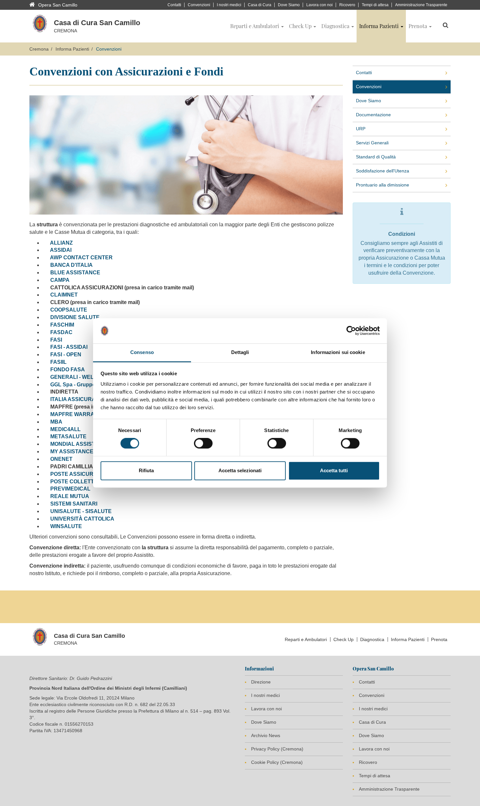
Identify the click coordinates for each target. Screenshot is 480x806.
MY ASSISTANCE (71, 451)
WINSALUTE (66, 526)
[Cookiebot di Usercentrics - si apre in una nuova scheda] (351, 331)
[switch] (203, 443)
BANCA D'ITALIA (71, 265)
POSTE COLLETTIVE (76, 481)
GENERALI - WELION (76, 377)
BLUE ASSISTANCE (75, 272)
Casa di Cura (259, 5)
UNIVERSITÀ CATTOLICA (82, 519)
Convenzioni (199, 5)
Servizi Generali (372, 142)
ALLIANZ (61, 243)
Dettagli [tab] (240, 352)
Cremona (39, 49)
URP (360, 128)
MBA (56, 422)
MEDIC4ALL (65, 429)
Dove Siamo (289, 5)
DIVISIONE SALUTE (75, 317)
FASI (56, 340)
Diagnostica (372, 639)
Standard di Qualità (376, 156)
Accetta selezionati (240, 470)
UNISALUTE (65, 511)
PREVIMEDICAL (70, 489)
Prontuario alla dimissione (382, 184)
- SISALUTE (96, 511)
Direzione (261, 682)
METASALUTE (68, 436)
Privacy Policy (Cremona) (277, 748)
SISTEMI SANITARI (73, 504)
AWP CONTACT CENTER (81, 257)
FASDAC (61, 332)
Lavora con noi (319, 5)
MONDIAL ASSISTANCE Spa (85, 444)
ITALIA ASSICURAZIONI (79, 399)
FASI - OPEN (65, 354)
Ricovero (347, 5)
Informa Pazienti (72, 49)
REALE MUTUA (69, 496)
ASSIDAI (61, 250)
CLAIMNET (64, 295)
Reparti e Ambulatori (306, 639)
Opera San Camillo (57, 5)
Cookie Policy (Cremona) (277, 762)
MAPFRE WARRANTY (77, 414)
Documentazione (373, 114)
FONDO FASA (67, 369)
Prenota (439, 639)
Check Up (343, 639)
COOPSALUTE (68, 310)
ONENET (60, 459)
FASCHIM (62, 325)
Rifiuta (146, 470)
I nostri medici (229, 5)
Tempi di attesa (375, 5)
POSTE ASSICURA (73, 474)
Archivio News (265, 735)
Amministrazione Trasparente (421, 5)
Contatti (174, 5)
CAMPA (60, 280)
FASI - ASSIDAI (69, 347)
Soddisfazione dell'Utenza (382, 170)
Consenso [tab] (142, 352)
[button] (257, 26)
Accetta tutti (334, 470)
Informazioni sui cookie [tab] (338, 352)
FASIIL (58, 362)
